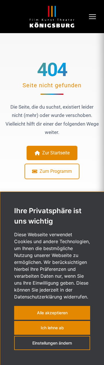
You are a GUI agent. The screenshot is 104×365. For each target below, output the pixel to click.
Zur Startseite (56, 153)
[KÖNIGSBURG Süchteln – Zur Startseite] (52, 16)
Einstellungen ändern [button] (52, 343)
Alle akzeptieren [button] (52, 312)
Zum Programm (56, 171)
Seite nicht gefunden (52, 85)
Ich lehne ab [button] (52, 327)
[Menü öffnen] (93, 16)
